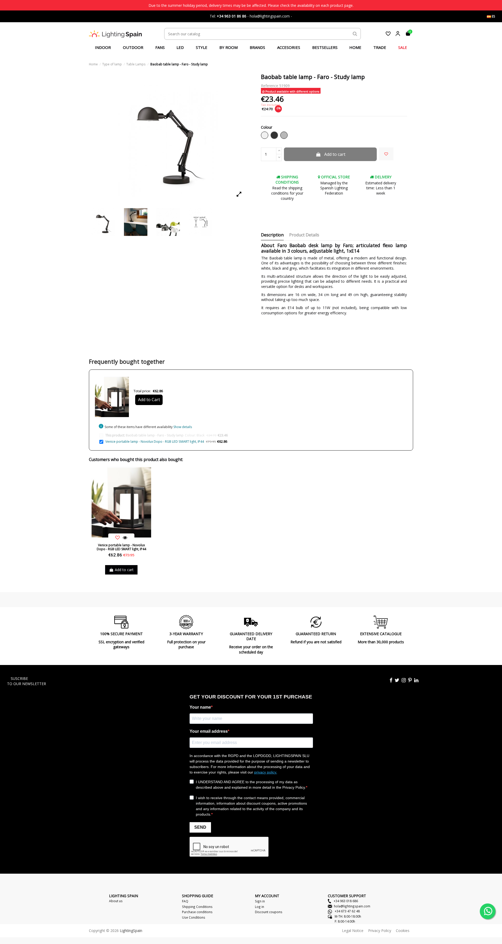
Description (272, 235)
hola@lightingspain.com (352, 906)
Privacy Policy (379, 930)
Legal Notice (352, 930)
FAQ (185, 901)
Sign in (260, 901)
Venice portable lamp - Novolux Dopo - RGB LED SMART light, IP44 (154, 441)
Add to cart (334, 154)
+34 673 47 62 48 (347, 911)
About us (116, 901)
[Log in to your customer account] (398, 34)
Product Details (304, 235)
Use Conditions (193, 917)
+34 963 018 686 (345, 901)
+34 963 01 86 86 (231, 16)
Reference (269, 85)
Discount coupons (268, 912)
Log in (259, 907)
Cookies (402, 930)
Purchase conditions (197, 912)
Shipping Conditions (197, 907)
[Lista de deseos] (388, 34)
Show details (182, 427)
